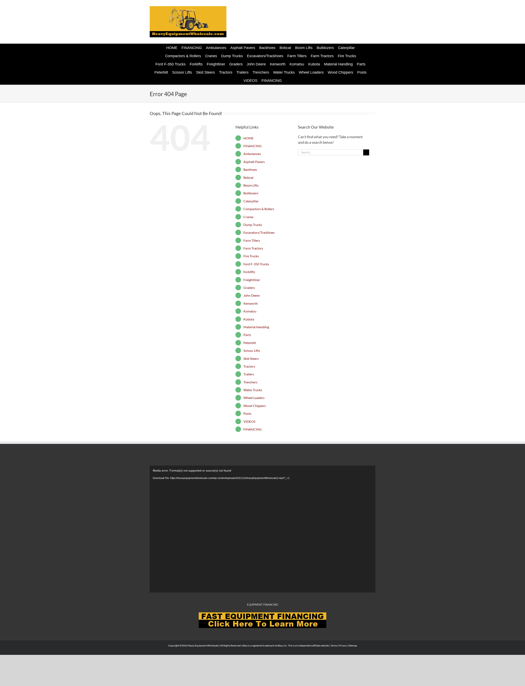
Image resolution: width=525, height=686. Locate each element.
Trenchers (250, 382)
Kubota (248, 319)
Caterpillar (251, 201)
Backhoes (250, 169)
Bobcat (248, 177)
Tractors (249, 366)
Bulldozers (250, 193)
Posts (247, 413)
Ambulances (252, 154)
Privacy (343, 645)
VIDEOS (249, 421)
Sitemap (352, 645)
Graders (249, 287)
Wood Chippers (254, 406)
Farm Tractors (253, 248)
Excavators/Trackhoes (259, 232)
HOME (248, 138)
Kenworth (250, 303)
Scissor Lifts (251, 350)
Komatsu (249, 311)
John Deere (251, 295)
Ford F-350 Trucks (256, 264)
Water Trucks (252, 390)
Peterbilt (249, 343)
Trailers (248, 374)
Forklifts (249, 272)
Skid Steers (251, 358)
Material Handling (256, 327)
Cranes (248, 217)
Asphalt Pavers (254, 162)
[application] (262, 529)
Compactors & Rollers (258, 209)
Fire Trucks (251, 256)
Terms (334, 645)
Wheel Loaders (254, 398)
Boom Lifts (251, 185)
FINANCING (252, 146)
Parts (247, 335)
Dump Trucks (252, 225)
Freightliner (251, 280)
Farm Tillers (251, 240)
